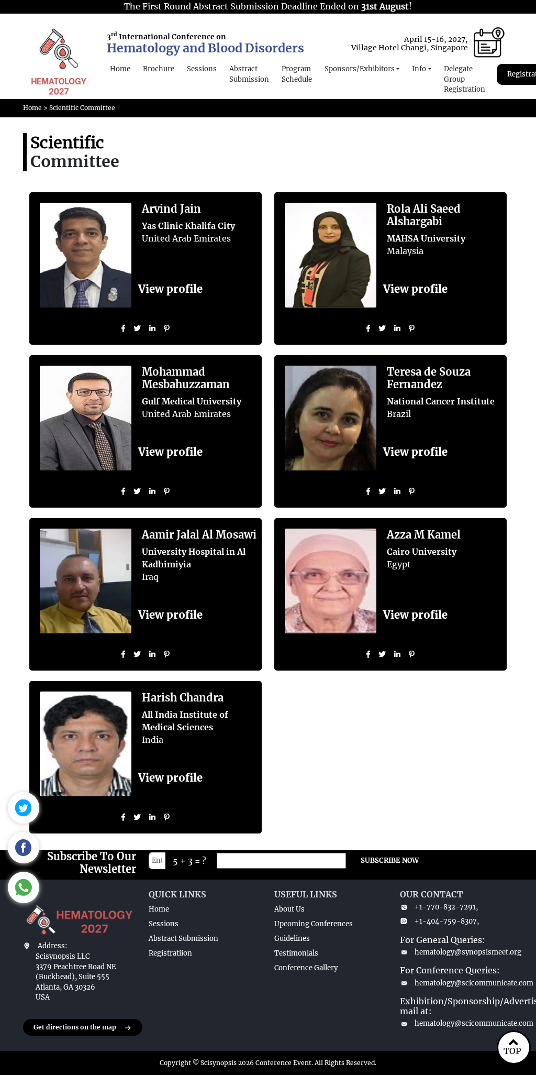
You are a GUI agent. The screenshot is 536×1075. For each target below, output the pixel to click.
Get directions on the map (75, 1027)
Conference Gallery (306, 967)
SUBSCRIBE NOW (390, 860)
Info (419, 68)
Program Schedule (297, 74)
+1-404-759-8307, (447, 921)
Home (120, 68)
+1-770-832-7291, (446, 907)
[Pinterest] (167, 328)
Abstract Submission (249, 74)
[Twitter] (137, 328)
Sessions (202, 68)
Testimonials (296, 953)
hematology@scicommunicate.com (464, 983)
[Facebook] (123, 328)
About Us (289, 909)
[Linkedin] (152, 328)
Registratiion (170, 953)
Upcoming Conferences (313, 923)
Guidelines (292, 938)
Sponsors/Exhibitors (360, 68)
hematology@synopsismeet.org (464, 952)
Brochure (158, 68)
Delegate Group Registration (464, 79)
